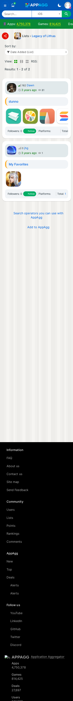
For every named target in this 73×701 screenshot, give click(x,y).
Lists (10, 518)
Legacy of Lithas (44, 36)
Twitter (15, 637)
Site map (13, 482)
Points (11, 525)
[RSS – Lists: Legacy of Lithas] (41, 61)
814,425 (55, 24)
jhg (26, 148)
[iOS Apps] (53, 131)
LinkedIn (16, 621)
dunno (13, 101)
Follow (31, 131)
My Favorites (18, 164)
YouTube (16, 613)
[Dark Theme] (59, 5)
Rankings (13, 533)
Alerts (14, 585)
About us (13, 466)
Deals (10, 577)
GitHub (15, 629)
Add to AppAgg (38, 227)
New (10, 561)
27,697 (16, 690)
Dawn (30, 85)
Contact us (14, 474)
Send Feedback (17, 490)
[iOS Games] (57, 131)
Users (11, 510)
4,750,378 (23, 24)
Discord (16, 645)
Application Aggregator (48, 657)
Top (9, 569)
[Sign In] (67, 5)
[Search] (66, 14)
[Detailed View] (21, 61)
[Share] (5, 36)
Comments (14, 541)
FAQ (9, 458)
